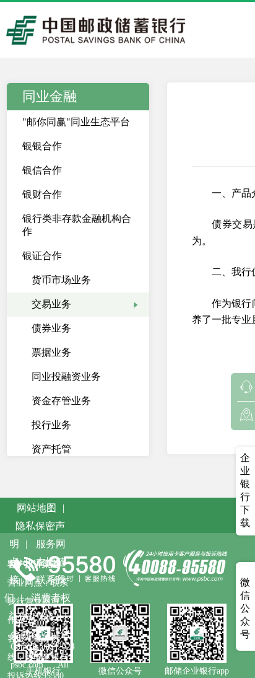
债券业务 (51, 328)
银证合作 (42, 255)
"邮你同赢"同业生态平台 (76, 122)
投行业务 (51, 425)
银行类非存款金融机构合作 (76, 225)
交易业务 (51, 304)
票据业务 (51, 352)
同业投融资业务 (66, 376)
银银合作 (42, 146)
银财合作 (42, 194)
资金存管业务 (61, 400)
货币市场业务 (61, 280)
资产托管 (51, 449)
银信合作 (42, 170)
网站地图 (36, 508)
